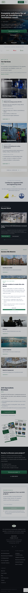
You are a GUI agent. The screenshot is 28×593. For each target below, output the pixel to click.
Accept (14, 309)
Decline (14, 307)
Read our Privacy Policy (14, 311)
